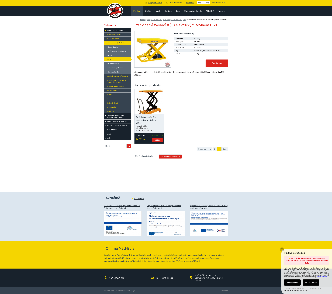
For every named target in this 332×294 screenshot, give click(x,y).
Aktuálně (210, 11)
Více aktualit (139, 198)
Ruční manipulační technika (172, 20)
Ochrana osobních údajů (125, 290)
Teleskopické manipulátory (116, 86)
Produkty (137, 11)
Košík (203, 3)
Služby (148, 11)
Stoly (184, 20)
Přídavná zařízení (112, 99)
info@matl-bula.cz (155, 3)
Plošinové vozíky (113, 64)
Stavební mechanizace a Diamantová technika (115, 116)
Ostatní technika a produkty (117, 126)
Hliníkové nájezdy (113, 103)
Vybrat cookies (311, 282)
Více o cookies (322, 277)
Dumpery (110, 95)
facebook (224, 290)
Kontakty (222, 11)
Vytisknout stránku (146, 156)
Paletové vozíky (113, 47)
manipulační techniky (196, 255)
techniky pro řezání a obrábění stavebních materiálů (154, 258)
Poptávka (217, 63)
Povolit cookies (292, 282)
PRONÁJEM (110, 111)
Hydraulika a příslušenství (117, 122)
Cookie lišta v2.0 (315, 289)
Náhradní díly (111, 107)
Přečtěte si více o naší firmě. (188, 261)
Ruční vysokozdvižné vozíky (117, 51)
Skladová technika (113, 39)
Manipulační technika (154, 20)
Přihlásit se (190, 3)
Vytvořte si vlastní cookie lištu (294, 289)
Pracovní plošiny (112, 90)
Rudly (110, 55)
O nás (177, 11)
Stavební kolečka (113, 72)
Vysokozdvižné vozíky (114, 34)
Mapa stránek (109, 290)
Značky (158, 11)
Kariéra (168, 11)
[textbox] (115, 146)
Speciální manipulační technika (117, 76)
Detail (157, 140)
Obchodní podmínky (193, 11)
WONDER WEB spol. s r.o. (295, 290)
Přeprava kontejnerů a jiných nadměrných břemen (116, 81)
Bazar (109, 134)
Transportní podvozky (115, 68)
